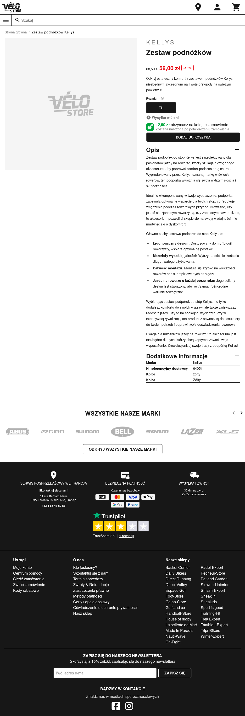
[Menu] (5, 20)
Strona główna (16, 32)
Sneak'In (208, 596)
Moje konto (22, 567)
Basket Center (178, 567)
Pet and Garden (214, 579)
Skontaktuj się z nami (53, 490)
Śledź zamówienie (29, 579)
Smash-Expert (213, 590)
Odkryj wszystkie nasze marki (122, 449)
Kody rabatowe (26, 590)
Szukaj (27, 20)
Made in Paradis (179, 630)
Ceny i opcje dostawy (91, 601)
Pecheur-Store (213, 573)
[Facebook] (116, 706)
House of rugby (178, 619)
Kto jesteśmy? (85, 567)
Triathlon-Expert (214, 624)
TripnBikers (210, 630)
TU (161, 107)
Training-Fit (210, 613)
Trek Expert (210, 619)
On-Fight (173, 642)
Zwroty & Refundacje (91, 584)
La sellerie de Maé (181, 624)
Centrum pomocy (27, 573)
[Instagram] (129, 706)
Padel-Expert (212, 567)
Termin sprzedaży (88, 579)
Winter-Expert (212, 636)
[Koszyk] (236, 7)
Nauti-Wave (175, 636)
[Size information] (162, 98)
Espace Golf (176, 590)
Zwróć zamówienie (194, 494)
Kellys (160, 42)
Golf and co (175, 607)
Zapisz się (174, 673)
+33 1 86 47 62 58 (54, 505)
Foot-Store (175, 596)
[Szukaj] (17, 20)
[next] (241, 413)
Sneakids (209, 601)
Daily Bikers (176, 573)
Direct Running (178, 579)
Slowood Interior (214, 584)
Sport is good (212, 607)
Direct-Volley (176, 584)
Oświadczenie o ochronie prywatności (105, 607)
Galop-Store (176, 601)
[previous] (233, 413)
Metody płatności (87, 596)
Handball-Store (178, 613)
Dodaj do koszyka (193, 137)
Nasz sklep (82, 613)
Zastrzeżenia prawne (91, 590)
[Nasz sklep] (198, 7)
